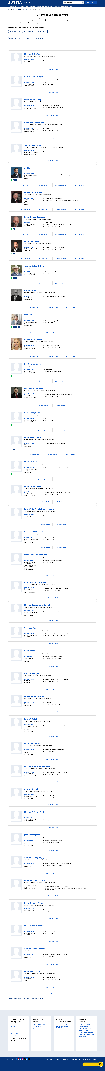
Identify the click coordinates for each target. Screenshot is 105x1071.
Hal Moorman (30, 290)
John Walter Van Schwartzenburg (39, 509)
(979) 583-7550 (29, 515)
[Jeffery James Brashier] (16, 701)
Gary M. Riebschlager (33, 77)
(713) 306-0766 (29, 151)
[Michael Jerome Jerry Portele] (16, 771)
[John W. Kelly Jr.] (16, 723)
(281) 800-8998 (29, 321)
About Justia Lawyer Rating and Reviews (86, 1035)
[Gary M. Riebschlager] (16, 81)
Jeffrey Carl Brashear (33, 192)
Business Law (24, 9)
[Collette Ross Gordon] (16, 536)
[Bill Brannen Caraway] (16, 368)
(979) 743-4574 (29, 105)
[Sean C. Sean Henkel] (16, 149)
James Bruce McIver (33, 486)
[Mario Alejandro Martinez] (16, 559)
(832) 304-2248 (29, 931)
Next (52, 993)
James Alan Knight (32, 971)
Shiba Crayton (30, 462)
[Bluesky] (27, 1059)
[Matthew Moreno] (16, 319)
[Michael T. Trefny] (16, 58)
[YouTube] (18, 1059)
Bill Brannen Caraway (34, 364)
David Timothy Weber (34, 903)
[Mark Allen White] (16, 748)
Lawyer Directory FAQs (85, 1028)
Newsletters (57, 6)
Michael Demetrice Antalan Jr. (37, 605)
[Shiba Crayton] (16, 466)
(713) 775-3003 (29, 725)
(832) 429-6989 (29, 611)
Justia (9, 9)
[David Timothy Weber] (16, 907)
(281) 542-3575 (29, 656)
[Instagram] (23, 1059)
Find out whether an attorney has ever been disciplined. (62, 1026)
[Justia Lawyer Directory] (15, 2)
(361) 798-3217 (29, 271)
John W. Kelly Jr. (31, 719)
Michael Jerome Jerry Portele (37, 766)
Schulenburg (14, 1033)
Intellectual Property (39, 1024)
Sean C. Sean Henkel (33, 145)
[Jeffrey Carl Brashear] (16, 197)
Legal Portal (57, 1059)
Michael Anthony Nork (34, 812)
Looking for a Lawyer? (90, 1064)
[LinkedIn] (16, 1059)
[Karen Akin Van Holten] (16, 884)
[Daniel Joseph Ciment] (16, 417)
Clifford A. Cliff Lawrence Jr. (36, 582)
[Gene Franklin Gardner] (16, 127)
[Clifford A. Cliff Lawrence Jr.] (16, 586)
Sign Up (94, 2)
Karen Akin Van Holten (34, 880)
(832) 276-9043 (29, 418)
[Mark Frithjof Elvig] (16, 104)
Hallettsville (14, 1031)
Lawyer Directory (16, 9)
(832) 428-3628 (29, 467)
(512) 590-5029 (29, 443)
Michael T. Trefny (32, 54)
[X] (29, 1059)
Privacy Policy (83, 1059)
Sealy (12, 1024)
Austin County (15, 1046)
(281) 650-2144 (29, 633)
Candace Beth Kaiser (33, 339)
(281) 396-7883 (29, 795)
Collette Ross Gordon (33, 532)
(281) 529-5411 (29, 223)
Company (63, 1059)
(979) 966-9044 (29, 492)
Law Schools (40, 6)
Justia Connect (49, 1059)
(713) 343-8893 (29, 82)
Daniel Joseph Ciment (34, 413)
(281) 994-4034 (29, 198)
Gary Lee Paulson (32, 628)
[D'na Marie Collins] (16, 793)
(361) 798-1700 (29, 369)
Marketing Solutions (66, 6)
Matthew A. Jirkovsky (33, 388)
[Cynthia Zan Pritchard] (16, 930)
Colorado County (15, 1044)
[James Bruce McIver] (16, 490)
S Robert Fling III (31, 673)
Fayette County (15, 1048)
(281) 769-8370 (29, 863)
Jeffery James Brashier (34, 696)
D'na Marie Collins (32, 789)
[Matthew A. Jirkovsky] (16, 392)
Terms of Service (74, 1059)
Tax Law (35, 1029)
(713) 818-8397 (29, 749)
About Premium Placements (86, 1032)
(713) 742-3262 (29, 588)
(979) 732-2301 (29, 60)
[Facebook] (20, 1059)
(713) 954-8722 (29, 818)
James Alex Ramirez (33, 437)
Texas (30, 9)
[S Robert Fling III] (16, 678)
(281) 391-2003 (29, 679)
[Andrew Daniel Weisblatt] (16, 953)
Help (68, 1059)
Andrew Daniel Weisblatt (35, 948)
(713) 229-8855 (29, 174)
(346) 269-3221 (29, 128)
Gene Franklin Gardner (34, 122)
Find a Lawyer (12, 6)
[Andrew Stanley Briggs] (16, 862)
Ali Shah (28, 168)
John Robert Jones (32, 834)
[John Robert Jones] (16, 839)
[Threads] (25, 1059)
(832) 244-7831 (29, 247)
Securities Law (37, 1026)
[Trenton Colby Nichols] (16, 270)
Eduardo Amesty (31, 241)
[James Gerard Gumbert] (16, 221)
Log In (87, 2)
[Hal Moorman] (16, 295)
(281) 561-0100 (29, 702)
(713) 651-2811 (29, 537)
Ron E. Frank (29, 650)
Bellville (13, 1029)
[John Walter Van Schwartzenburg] (16, 513)
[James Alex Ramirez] (16, 441)
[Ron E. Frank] (16, 655)
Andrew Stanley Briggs (34, 857)
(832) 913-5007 (29, 560)
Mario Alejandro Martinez (35, 554)
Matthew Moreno (32, 315)
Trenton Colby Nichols (34, 266)
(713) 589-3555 (29, 772)
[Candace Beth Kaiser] (16, 344)
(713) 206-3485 (29, 840)
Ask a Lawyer (21, 6)
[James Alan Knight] (16, 976)
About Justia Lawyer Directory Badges (84, 1025)
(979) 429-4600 (29, 345)
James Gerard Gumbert (34, 217)
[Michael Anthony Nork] (16, 816)
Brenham (13, 1035)
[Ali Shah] (16, 172)
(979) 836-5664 (29, 296)
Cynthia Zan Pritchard (34, 926)
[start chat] (100, 1064)
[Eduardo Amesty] (16, 246)
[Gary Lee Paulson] (16, 632)
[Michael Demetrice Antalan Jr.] (16, 609)
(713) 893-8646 (29, 977)
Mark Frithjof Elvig (32, 99)
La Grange (13, 1026)
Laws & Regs (48, 6)
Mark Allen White (32, 743)
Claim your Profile (83, 1030)
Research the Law (31, 6)
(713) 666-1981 (29, 954)
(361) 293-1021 (29, 909)
